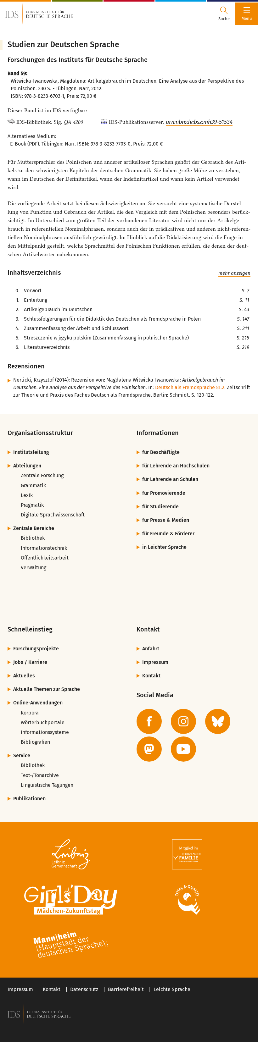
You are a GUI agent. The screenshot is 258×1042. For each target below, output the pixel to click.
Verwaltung (33, 568)
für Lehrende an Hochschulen (176, 466)
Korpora (30, 713)
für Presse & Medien (165, 520)
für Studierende (160, 507)
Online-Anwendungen (38, 703)
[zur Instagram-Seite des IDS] (183, 721)
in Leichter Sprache (164, 547)
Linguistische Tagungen (47, 785)
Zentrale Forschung (42, 475)
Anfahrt (150, 649)
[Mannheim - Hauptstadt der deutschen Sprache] (71, 945)
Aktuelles (24, 676)
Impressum (155, 662)
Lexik (27, 495)
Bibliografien (35, 742)
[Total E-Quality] (187, 900)
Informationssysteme (45, 732)
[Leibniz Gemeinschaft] (71, 854)
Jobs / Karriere (30, 662)
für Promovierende (163, 493)
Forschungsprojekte (36, 649)
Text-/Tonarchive (40, 775)
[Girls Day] (71, 900)
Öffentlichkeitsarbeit (45, 558)
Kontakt (151, 676)
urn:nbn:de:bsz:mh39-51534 (199, 122)
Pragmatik (32, 505)
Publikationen (29, 799)
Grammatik (33, 485)
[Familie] (187, 854)
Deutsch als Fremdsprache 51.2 (189, 387)
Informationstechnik (44, 548)
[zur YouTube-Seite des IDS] (183, 749)
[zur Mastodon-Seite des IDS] (149, 749)
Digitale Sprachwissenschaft (53, 515)
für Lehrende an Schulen (170, 479)
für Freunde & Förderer (168, 534)
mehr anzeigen (234, 273)
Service (21, 755)
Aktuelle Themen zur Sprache (46, 689)
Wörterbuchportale (42, 722)
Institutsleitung (31, 452)
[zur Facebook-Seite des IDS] (149, 721)
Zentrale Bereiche (33, 528)
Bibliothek (33, 538)
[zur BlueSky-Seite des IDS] (217, 721)
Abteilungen (27, 466)
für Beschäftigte (161, 452)
